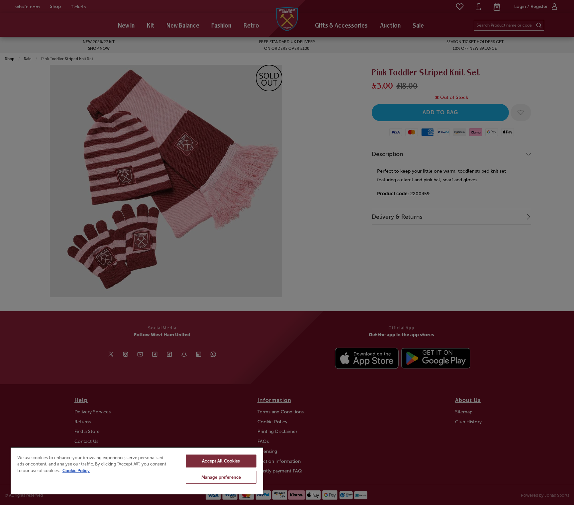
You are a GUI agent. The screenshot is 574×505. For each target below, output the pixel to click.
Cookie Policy (76, 470)
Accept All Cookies (221, 461)
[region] (137, 470)
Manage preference (221, 477)
